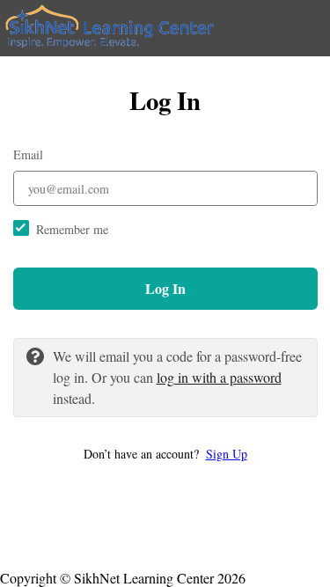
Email (28, 154)
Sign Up (226, 453)
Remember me (72, 229)
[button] (165, 453)
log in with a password (219, 377)
